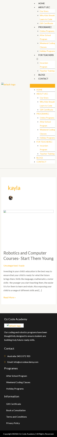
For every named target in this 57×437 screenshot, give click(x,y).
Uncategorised (10, 265)
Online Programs (47, 31)
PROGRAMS (44, 27)
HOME (41, 3)
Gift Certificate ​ (47, 23)
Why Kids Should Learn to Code (47, 17)
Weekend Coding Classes (47, 45)
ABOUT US (43, 7)
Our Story (44, 11)
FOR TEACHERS (46, 55)
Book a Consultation (16, 410)
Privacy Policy (13, 423)
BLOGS (41, 74)
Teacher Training (47, 71)
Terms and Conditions (16, 416)
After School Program (45, 37)
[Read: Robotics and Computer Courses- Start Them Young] (28, 228)
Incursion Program (44, 65)
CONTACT (43, 78)
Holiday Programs (47, 51)
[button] (42, 86)
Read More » (9, 297)
